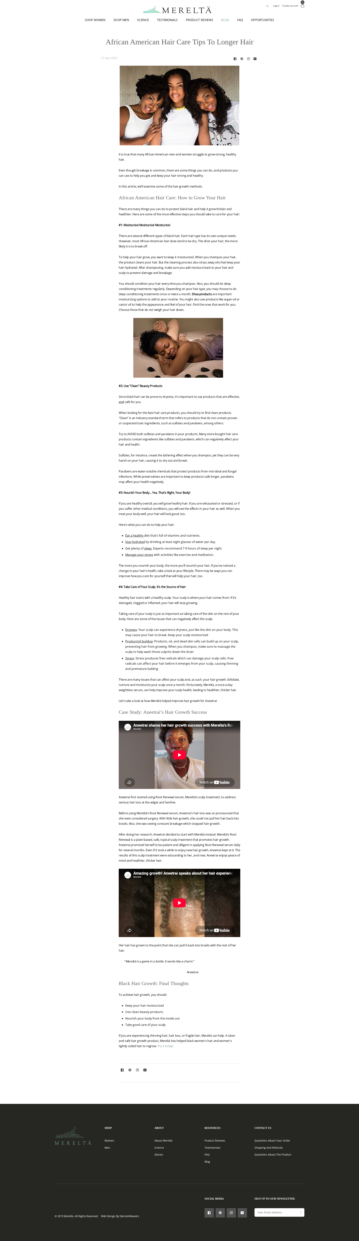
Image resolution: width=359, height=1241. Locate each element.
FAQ (240, 20)
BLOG (225, 20)
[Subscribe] (301, 1212)
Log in (276, 5)
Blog (207, 1161)
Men (107, 1147)
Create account (290, 5)
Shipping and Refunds (268, 1147)
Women (109, 1140)
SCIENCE (143, 20)
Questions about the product (272, 1154)
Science (159, 1147)
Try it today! (165, 1046)
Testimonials (212, 1147)
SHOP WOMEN (95, 20)
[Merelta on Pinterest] (241, 59)
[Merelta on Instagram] (248, 59)
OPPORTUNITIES (262, 20)
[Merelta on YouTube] (255, 59)
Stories (158, 1154)
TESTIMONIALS (167, 20)
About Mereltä (163, 1140)
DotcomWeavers (129, 1216)
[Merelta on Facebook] (235, 59)
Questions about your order (272, 1140)
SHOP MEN (121, 20)
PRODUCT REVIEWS (199, 20)
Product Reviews (215, 1140)
